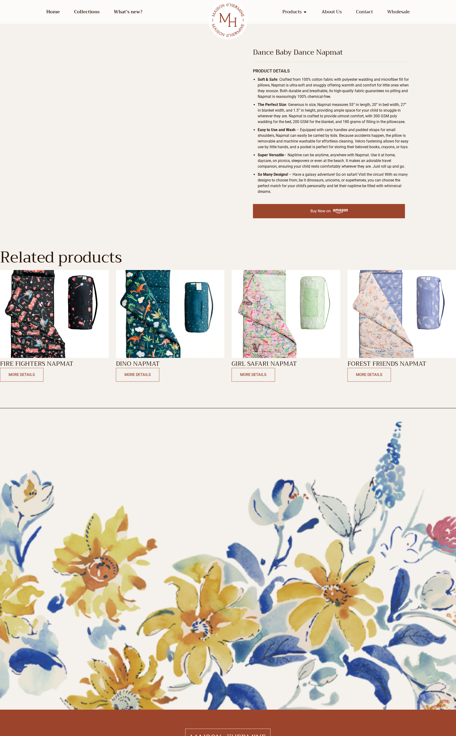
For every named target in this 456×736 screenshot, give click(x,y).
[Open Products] (305, 12)
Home (53, 12)
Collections (87, 12)
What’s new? (128, 12)
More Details (22, 374)
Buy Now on (320, 211)
